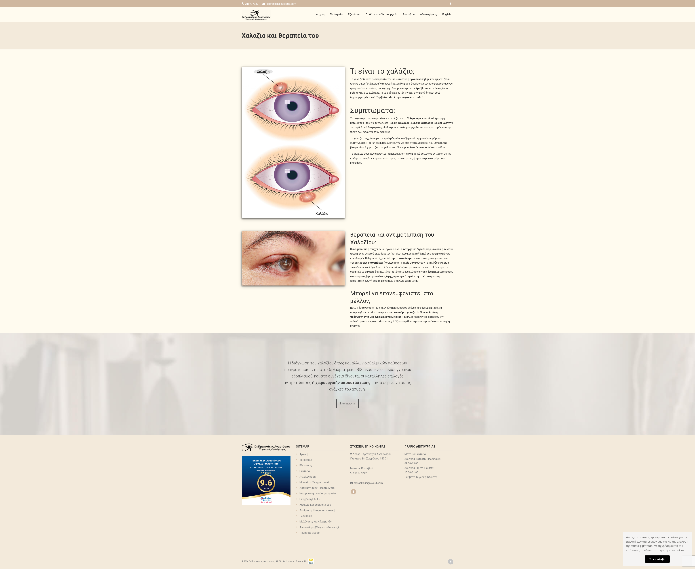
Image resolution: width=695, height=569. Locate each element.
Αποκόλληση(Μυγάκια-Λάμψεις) (319, 527)
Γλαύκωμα (306, 516)
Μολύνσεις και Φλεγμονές (316, 521)
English (446, 14)
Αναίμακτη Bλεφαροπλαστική (317, 510)
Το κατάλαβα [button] (657, 559)
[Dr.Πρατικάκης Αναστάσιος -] (256, 14)
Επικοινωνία (347, 403)
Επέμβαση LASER (310, 499)
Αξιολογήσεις (428, 14)
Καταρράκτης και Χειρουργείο (318, 493)
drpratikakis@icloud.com (281, 3)
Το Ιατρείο (336, 14)
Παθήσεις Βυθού (310, 532)
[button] (686, 550)
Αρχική (320, 14)
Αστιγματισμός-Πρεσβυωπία (317, 488)
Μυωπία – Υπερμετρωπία (315, 482)
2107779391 (360, 473)
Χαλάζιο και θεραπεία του (315, 504)
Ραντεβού (409, 14)
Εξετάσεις (354, 14)
